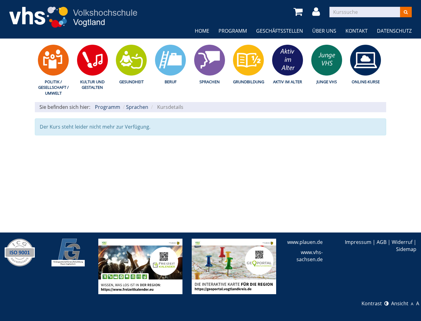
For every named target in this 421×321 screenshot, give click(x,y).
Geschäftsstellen (279, 30)
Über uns (324, 30)
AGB (381, 242)
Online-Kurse (366, 81)
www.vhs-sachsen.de (309, 256)
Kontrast (373, 303)
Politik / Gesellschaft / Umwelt (53, 87)
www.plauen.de (305, 242)
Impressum (358, 242)
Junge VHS (327, 81)
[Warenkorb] (299, 12)
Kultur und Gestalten (92, 84)
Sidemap (406, 249)
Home (202, 30)
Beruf (171, 81)
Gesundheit (131, 81)
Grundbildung (248, 81)
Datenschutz (394, 30)
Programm (233, 30)
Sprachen (209, 81)
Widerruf (402, 242)
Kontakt (356, 30)
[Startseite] (73, 13)
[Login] (317, 12)
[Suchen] (406, 12)
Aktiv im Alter (287, 81)
